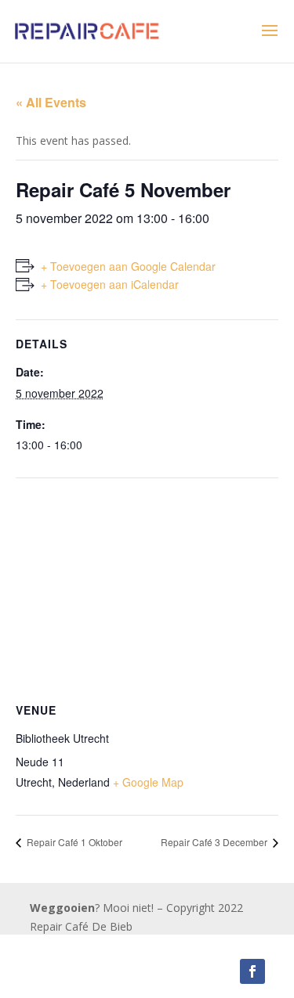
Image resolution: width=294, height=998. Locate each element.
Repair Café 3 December (215, 841)
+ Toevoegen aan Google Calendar (128, 266)
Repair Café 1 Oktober (73, 841)
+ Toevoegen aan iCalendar (110, 284)
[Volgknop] (252, 971)
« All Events (51, 102)
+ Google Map (148, 782)
